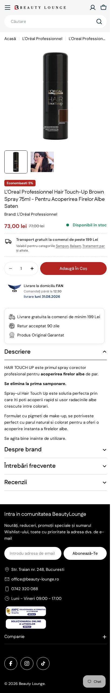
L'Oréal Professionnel (42, 38)
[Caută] (99, 21)
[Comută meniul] (7, 7)
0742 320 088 (24, 595)
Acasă (10, 38)
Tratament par (93, 246)
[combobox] (55, 21)
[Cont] (92, 7)
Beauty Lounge (32, 690)
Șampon (62, 246)
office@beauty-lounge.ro (35, 585)
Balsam (75, 246)
